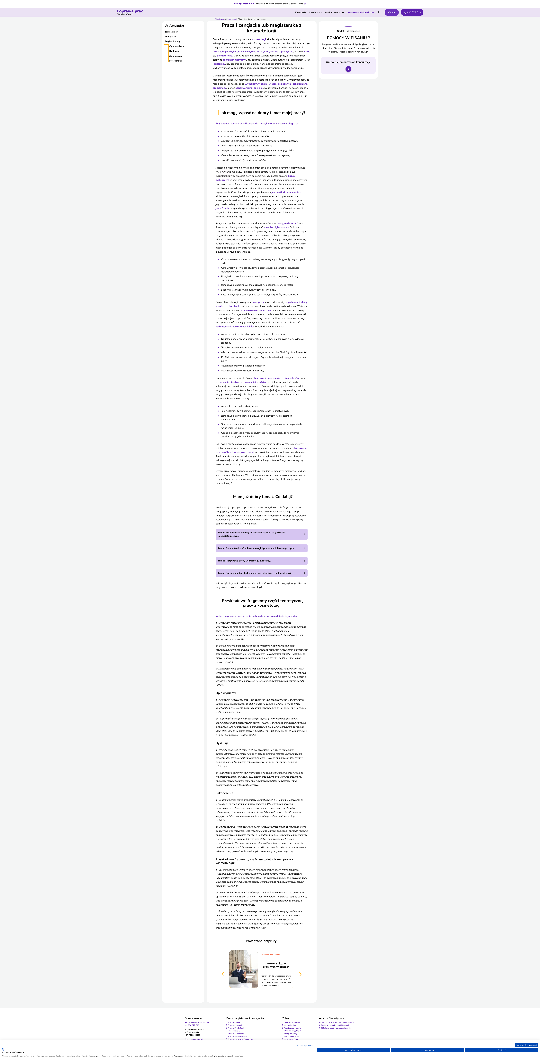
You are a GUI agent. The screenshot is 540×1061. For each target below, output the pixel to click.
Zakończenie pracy (291, 1036)
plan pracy (170, 36)
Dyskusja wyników (292, 1022)
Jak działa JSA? (290, 1025)
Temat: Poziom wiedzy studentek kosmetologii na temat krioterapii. (254, 573)
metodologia (176, 61)
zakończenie (175, 56)
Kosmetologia (232, 19)
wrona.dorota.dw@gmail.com (197, 1022)
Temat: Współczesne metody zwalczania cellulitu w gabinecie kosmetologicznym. (251, 534)
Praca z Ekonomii (235, 1025)
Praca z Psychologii (236, 1028)
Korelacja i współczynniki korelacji (334, 1025)
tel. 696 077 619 (192, 1025)
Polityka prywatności (305, 1045)
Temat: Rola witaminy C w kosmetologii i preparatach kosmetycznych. (256, 548)
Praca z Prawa (234, 1022)
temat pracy (171, 32)
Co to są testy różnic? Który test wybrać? (337, 1022)
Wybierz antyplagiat (292, 1031)
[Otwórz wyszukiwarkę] (379, 12)
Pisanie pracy (315, 12)
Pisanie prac (220, 19)
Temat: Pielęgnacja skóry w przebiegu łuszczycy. (244, 560)
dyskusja (174, 51)
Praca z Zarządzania (236, 1033)
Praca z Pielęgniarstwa (237, 1036)
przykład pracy (172, 41)
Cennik (391, 12)
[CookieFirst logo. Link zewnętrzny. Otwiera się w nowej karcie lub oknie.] (3, 1049)
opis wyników (176, 46)
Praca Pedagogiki (235, 1031)
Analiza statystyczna (334, 12)
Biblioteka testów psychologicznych (335, 1028)
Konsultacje (300, 12)
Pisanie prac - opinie (292, 1028)
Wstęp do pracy (290, 1033)
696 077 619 (414, 12)
